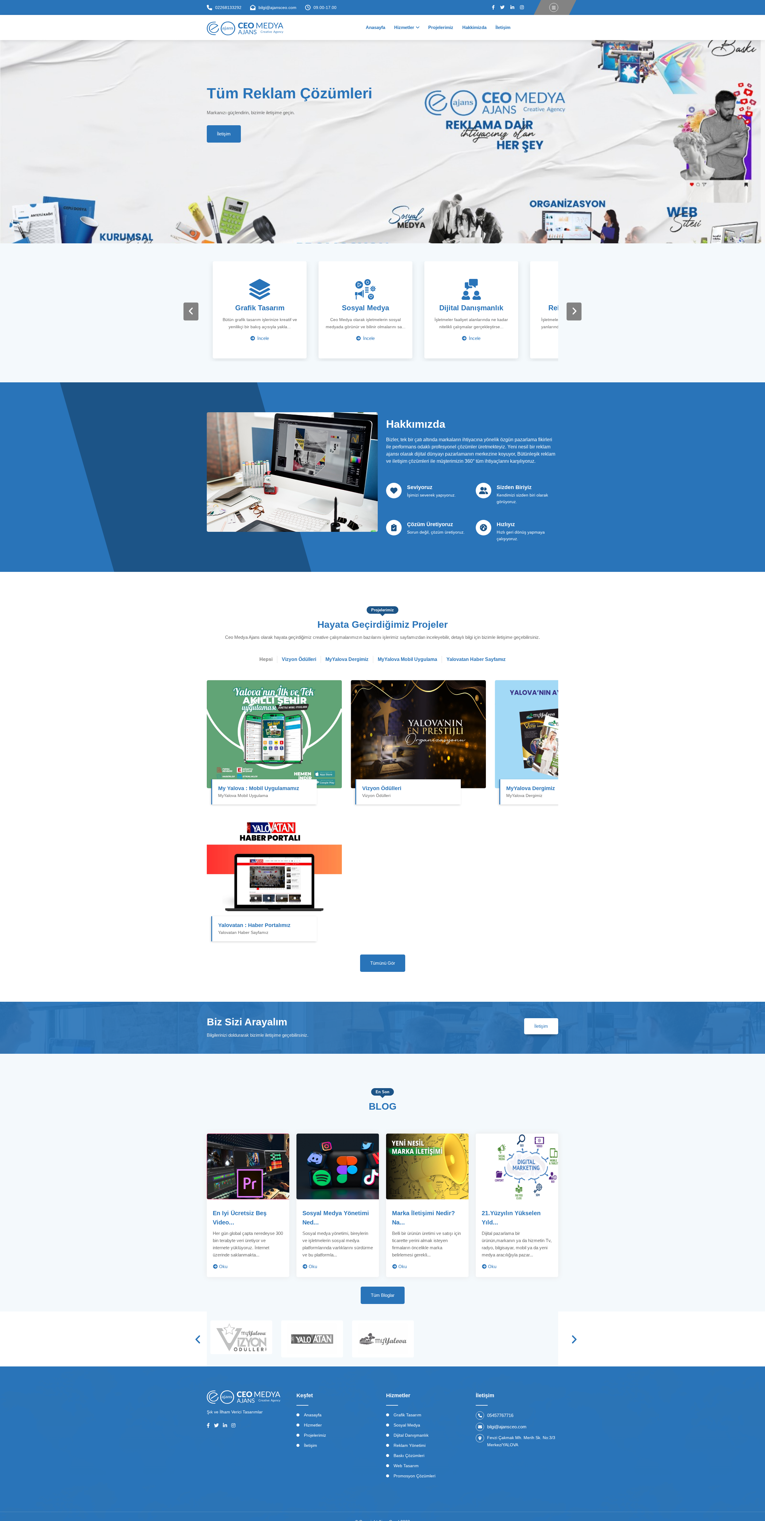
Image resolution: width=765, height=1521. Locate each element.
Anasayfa (375, 27)
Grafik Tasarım (407, 1414)
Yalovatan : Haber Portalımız (254, 925)
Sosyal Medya (407, 1425)
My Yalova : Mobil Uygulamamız (258, 788)
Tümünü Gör (382, 963)
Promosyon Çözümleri (414, 1475)
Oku (223, 1266)
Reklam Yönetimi (410, 1445)
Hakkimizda (474, 27)
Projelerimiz (440, 27)
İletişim (502, 27)
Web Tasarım (406, 1465)
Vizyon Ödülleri (381, 788)
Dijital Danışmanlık (411, 1435)
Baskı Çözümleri (409, 1455)
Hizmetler (404, 27)
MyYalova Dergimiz (530, 788)
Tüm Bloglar (382, 1295)
